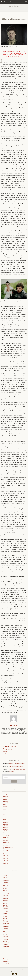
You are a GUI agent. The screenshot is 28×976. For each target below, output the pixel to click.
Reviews (4, 819)
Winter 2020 (5, 855)
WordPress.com (14, 971)
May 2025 (5, 888)
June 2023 (5, 918)
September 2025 (6, 883)
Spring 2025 (5, 829)
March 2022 (5, 934)
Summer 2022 (6, 835)
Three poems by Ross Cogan (8, 753)
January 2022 (5, 936)
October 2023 (5, 911)
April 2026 (5, 875)
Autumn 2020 (5, 793)
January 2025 (5, 895)
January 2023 (5, 924)
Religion (4, 817)
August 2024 (5, 900)
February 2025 (6, 893)
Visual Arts (5, 853)
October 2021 (5, 939)
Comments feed (6, 961)
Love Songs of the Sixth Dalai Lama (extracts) (15, 767)
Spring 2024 (5, 827)
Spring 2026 (5, 830)
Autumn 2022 (5, 796)
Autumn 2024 (5, 799)
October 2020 (6, 947)
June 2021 (5, 941)
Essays (4, 807)
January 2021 (5, 944)
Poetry (4, 814)
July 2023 (5, 916)
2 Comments (20, 17)
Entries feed (5, 959)
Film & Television (6, 811)
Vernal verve (11, 771)
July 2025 (5, 887)
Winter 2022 (5, 858)
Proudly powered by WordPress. (9, 970)
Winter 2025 (5, 863)
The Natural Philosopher (8, 847)
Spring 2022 (5, 824)
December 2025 (6, 880)
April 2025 (5, 890)
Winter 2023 (5, 860)
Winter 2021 (5, 857)
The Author (5, 843)
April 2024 (5, 905)
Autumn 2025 (5, 801)
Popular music (6, 816)
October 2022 (5, 928)
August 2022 (5, 931)
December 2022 (6, 926)
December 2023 (6, 910)
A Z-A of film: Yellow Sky (8, 749)
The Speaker (5, 850)
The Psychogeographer (7, 848)
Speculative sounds (7, 748)
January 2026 (5, 878)
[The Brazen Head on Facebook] (13, 974)
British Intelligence (6, 802)
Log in (4, 958)
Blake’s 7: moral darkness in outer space (14, 19)
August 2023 (5, 915)
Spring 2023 (5, 825)
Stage (4, 832)
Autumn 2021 (5, 794)
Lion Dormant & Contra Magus (18, 769)
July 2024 (5, 901)
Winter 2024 (5, 862)
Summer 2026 (6, 842)
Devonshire (5, 751)
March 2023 (5, 921)
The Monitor (5, 845)
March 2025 (5, 892)
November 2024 (6, 897)
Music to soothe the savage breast (9, 746)
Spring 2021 (5, 822)
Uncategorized (6, 852)
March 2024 (5, 906)
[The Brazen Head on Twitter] (16, 974)
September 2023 (6, 913)
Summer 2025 (6, 840)
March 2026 (5, 877)
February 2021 (6, 942)
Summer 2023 (6, 837)
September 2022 (6, 929)
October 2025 (5, 882)
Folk (4, 812)
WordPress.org (6, 963)
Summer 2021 (5, 834)
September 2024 (6, 898)
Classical (4, 804)
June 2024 (5, 903)
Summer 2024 (6, 839)
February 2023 (6, 923)
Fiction (4, 809)
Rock (4, 820)
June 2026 (5, 874)
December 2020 (6, 946)
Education (5, 806)
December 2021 (6, 938)
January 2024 (5, 908)
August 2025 (5, 885)
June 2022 (5, 933)
